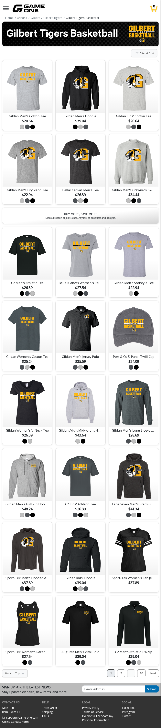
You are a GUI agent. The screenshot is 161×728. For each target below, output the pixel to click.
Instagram (128, 712)
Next (153, 673)
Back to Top (15, 673)
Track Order (49, 708)
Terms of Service (93, 712)
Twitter (126, 716)
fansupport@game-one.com (20, 717)
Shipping (47, 712)
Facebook (128, 708)
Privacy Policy (90, 708)
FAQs (45, 716)
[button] (6, 8)
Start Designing (27, 105)
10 (141, 673)
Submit (151, 689)
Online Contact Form (15, 721)
